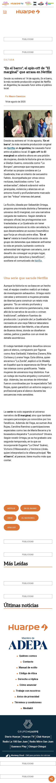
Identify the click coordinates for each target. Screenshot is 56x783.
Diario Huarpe (12, 736)
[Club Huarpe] (5, 3)
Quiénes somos (28, 655)
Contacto (28, 661)
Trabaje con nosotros (28, 690)
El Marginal (28, 518)
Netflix (11, 148)
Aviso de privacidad (28, 696)
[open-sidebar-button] (5, 12)
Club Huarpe (43, 736)
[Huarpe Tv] (17, 4)
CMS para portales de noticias (30, 755)
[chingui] (28, 3)
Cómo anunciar (28, 685)
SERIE (10, 518)
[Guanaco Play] (49, 3)
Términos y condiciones (28, 702)
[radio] (41, 3)
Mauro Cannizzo (17, 96)
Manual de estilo (28, 667)
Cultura (9, 60)
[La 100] (35, 3)
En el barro (30, 508)
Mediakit (28, 708)
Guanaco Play (18, 746)
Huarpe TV (28, 736)
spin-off (11, 527)
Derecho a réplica (28, 679)
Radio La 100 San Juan (15, 741)
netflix (11, 508)
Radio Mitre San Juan (41, 741)
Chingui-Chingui (37, 746)
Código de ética (28, 673)
